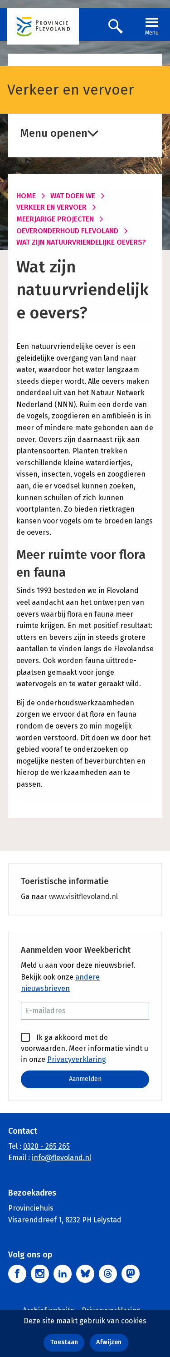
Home (26, 195)
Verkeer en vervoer (51, 207)
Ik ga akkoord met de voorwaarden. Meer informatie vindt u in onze (84, 1048)
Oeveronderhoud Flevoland (67, 230)
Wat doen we (72, 195)
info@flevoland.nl (61, 1157)
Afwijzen (108, 1342)
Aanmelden (85, 1079)
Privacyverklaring (76, 1059)
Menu (152, 33)
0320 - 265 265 (46, 1146)
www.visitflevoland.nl (83, 896)
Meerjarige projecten (55, 219)
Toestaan (64, 1342)
